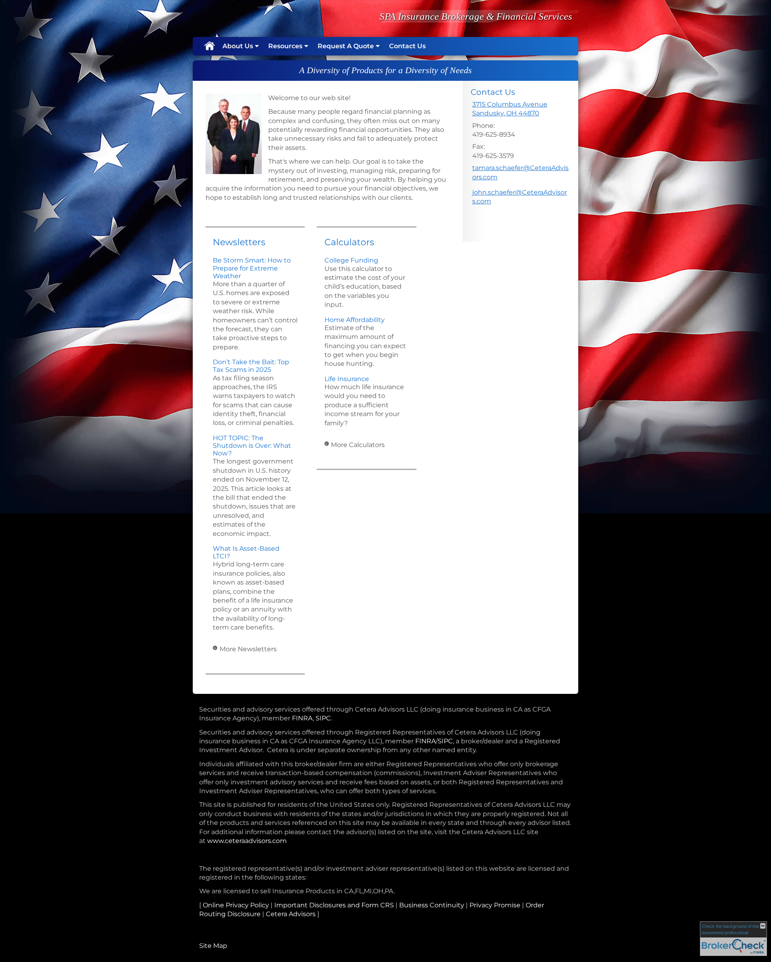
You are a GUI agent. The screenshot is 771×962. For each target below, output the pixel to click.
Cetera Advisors (291, 914)
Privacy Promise (494, 905)
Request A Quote (346, 46)
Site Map (213, 946)
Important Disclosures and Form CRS (334, 905)
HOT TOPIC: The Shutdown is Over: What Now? (252, 445)
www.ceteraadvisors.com (247, 841)
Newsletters (239, 242)
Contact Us (407, 46)
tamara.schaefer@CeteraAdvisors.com (520, 172)
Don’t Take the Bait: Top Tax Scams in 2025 (251, 365)
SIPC (323, 718)
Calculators (349, 242)
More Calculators (358, 445)
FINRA (302, 718)
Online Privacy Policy (236, 905)
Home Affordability (354, 320)
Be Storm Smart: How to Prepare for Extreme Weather (252, 267)
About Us (237, 46)
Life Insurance (346, 379)
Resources (285, 46)
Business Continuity (431, 905)
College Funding (351, 260)
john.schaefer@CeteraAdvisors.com (519, 197)
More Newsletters (248, 649)
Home (209, 46)
